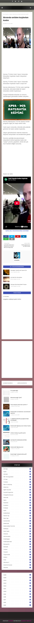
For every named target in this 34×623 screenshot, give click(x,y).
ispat (17, 510)
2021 (17, 588)
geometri (17, 497)
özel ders (17, 567)
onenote (17, 534)
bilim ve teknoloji (17, 484)
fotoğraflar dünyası (17, 495)
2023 (17, 583)
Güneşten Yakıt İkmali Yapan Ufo (18, 270)
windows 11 (17, 562)
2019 (17, 594)
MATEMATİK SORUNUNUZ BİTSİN (18, 440)
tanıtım (17, 549)
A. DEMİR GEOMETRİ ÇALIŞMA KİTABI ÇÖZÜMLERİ (19, 419)
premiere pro (17, 544)
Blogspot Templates (26, 621)
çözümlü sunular (17, 565)
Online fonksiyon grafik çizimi (18, 433)
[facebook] (12, 1)
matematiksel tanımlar (17, 526)
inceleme (17, 505)
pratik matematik (17, 541)
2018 (17, 597)
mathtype (17, 528)
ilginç (17, 500)
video (10, 14)
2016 (17, 602)
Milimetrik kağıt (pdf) (16, 397)
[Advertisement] (17, 60)
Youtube (17, 482)
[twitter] (15, 1)
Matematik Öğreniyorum (16, 447)
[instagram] (19, 1)
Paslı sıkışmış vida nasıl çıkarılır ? (19, 404)
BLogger (11, 621)
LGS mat (17, 474)
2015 (17, 605)
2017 (17, 600)
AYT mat (17, 469)
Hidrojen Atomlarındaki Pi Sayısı (18, 284)
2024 (17, 580)
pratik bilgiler (17, 539)
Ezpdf (17, 471)
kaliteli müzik (17, 513)
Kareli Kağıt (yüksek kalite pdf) (18, 454)
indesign (17, 508)
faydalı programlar (17, 492)
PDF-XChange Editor (17, 476)
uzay (17, 559)
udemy (17, 557)
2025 (17, 577)
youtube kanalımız (8, 383)
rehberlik (17, 546)
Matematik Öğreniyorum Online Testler (20, 426)
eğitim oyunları (17, 489)
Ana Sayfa (5, 14)
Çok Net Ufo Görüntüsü (16, 277)
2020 (17, 591)
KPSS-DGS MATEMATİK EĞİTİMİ (17, 231)
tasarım (17, 552)
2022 (17, 586)
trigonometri (17, 554)
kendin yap (17, 515)
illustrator (17, 502)
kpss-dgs (17, 518)
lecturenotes (17, 521)
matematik (17, 523)
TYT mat (17, 479)
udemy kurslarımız (22, 383)
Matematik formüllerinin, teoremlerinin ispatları (20, 412)
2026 (17, 575)
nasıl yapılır (17, 531)
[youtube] (22, 1)
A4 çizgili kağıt (14, 390)
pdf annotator (17, 536)
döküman (17, 487)
